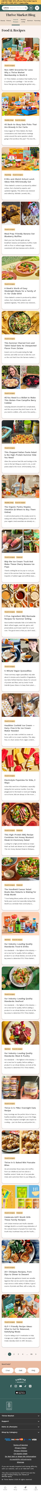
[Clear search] (26, 7)
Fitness (8, 20)
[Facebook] (11, 1386)
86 (31, 1354)
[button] (37, 7)
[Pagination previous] (5, 1354)
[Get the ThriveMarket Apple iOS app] (20, 1392)
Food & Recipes (15, 21)
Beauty (3, 20)
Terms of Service (20, 1445)
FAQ (33, 1370)
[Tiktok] (25, 1386)
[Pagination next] (35, 1354)
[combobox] (15, 7)
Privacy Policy (20, 1448)
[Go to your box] (37, 7)
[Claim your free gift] (31, 7)
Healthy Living (23, 20)
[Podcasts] (30, 1386)
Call (20, 1370)
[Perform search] (6, 7)
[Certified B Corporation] (11, 1406)
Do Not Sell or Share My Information (20, 1456)
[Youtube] (20, 1386)
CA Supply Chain (20, 1454)
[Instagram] (15, 1386)
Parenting (37, 20)
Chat (8, 1370)
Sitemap (20, 1462)
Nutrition (30, 20)
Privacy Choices (20, 1451)
